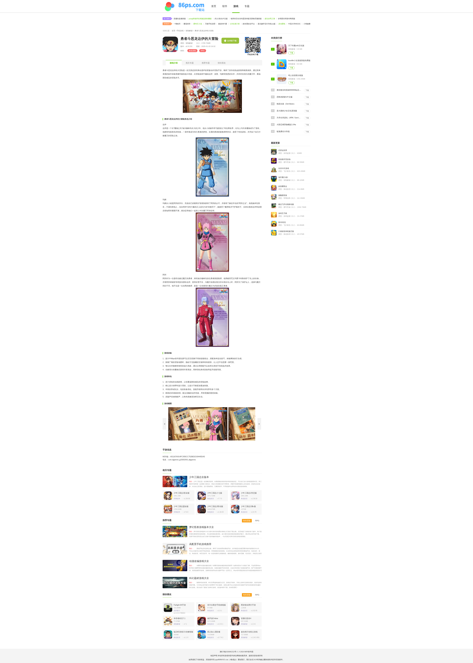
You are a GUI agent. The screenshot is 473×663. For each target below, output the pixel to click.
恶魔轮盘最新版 (180, 19)
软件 (224, 6)
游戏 (235, 6)
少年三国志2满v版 (248, 506)
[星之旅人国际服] (201, 634)
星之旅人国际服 (213, 632)
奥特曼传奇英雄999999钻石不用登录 (289, 90)
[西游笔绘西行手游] (234, 607)
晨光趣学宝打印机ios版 (266, 24)
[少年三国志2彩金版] (167, 495)
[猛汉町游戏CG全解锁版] (167, 634)
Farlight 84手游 (180, 605)
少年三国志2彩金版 (181, 493)
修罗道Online (212, 618)
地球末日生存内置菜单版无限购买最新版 (246, 19)
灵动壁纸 (281, 24)
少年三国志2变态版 (249, 493)
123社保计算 (235, 24)
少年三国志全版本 (199, 477)
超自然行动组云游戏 (249, 632)
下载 (291, 53)
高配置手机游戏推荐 (200, 544)
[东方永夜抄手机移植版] (201, 607)
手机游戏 (180, 31)
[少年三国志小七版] (201, 495)
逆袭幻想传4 (246, 618)
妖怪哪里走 (282, 186)
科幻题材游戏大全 (199, 578)
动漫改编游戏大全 (199, 561)
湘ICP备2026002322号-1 (229, 652)
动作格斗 (177, 610)
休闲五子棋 (282, 213)
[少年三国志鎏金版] (167, 508)
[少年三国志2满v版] (234, 508)
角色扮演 (210, 498)
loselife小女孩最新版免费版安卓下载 (300, 60)
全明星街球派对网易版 (286, 19)
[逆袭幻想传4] (234, 620)
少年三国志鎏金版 (181, 506)
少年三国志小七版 (214, 493)
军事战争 (177, 498)
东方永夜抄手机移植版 (216, 605)
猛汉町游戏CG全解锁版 (183, 632)
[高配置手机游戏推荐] (175, 548)
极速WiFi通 (222, 24)
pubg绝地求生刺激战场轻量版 (200, 19)
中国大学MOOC (294, 24)
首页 (213, 6)
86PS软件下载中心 (184, 6)
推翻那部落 (282, 195)
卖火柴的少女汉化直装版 (287, 111)
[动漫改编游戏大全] (175, 565)
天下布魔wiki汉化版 (296, 45)
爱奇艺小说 (197, 24)
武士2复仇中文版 (221, 19)
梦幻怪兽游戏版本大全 (201, 527)
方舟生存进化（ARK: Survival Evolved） (289, 118)
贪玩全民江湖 (270, 19)
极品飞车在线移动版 (286, 204)
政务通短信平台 (249, 24)
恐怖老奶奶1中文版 (284, 97)
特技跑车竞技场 (284, 159)
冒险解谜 (189, 31)
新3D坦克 (282, 222)
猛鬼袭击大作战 (283, 131)
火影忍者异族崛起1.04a (286, 124)
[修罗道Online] (201, 620)
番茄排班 (187, 24)
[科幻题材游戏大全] (175, 582)
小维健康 (307, 24)
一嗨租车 (177, 24)
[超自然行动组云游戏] (234, 634)
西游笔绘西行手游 (248, 605)
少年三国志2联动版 (215, 506)
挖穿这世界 (282, 150)
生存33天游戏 (283, 168)
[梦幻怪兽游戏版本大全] (175, 531)
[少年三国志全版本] (175, 481)
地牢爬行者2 (283, 177)
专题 (247, 6)
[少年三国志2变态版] (234, 495)
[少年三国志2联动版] (201, 508)
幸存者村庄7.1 (179, 618)
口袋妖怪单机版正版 (286, 231)
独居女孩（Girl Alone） (286, 104)
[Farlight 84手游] (167, 607)
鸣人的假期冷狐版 (295, 75)
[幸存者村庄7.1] (167, 620)
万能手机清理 (210, 24)
